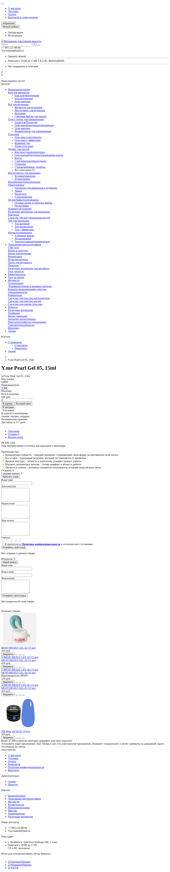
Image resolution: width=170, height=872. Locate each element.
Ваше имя (6, 565)
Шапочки (13, 328)
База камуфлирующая (27, 95)
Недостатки (8, 503)
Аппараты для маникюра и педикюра (36, 187)
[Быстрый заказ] (16, 654)
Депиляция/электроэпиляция (24, 244)
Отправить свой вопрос (14, 595)
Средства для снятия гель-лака (25, 304)
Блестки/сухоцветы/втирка (30, 152)
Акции (12, 331)
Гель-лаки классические (28, 137)
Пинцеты (13, 265)
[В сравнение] (23, 654)
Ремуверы (13, 214)
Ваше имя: (7, 479)
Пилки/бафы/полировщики (23, 199)
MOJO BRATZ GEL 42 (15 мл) (18, 647)
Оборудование (16, 185)
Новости (13, 307)
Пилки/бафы (22, 205)
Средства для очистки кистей (24, 301)
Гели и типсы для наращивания (26, 119)
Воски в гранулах (18, 250)
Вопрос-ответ (15, 437)
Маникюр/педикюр (19, 89)
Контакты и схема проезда (23, 17)
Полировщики (23, 238)
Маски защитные (17, 316)
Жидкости (13, 280)
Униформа (14, 313)
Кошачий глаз (22, 143)
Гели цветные (22, 128)
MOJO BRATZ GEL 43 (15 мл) (18, 660)
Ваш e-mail (7, 571)
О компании (15, 342)
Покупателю (8, 749)
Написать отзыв (11, 477)
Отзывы (13, 434)
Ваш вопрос (8, 578)
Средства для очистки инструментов (29, 298)
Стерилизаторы (23, 196)
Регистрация (15, 35)
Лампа (18, 190)
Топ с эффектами (24, 229)
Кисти (18, 158)
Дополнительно (10, 775)
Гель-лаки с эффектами (28, 140)
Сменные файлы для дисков (30, 116)
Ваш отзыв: (7, 520)
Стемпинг (20, 164)
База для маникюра (19, 92)
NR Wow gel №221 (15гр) (15, 731)
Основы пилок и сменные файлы (33, 202)
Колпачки (20, 113)
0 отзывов (8, 410)
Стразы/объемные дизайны (30, 167)
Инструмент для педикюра (30, 110)
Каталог (5, 790)
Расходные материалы (20, 310)
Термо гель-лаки (24, 146)
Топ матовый (22, 223)
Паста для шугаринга (20, 262)
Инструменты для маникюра (24, 173)
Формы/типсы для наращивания (33, 131)
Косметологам (16, 804)
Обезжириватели (17, 292)
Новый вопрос (10, 562)
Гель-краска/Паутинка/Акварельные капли (39, 155)
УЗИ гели (13, 247)
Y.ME (4, 388)
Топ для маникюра (18, 220)
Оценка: (6, 537)
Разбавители (15, 295)
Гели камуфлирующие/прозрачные (34, 125)
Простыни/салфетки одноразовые (27, 322)
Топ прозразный (24, 226)
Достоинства (8, 486)
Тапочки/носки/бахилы (21, 325)
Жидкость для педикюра (28, 107)
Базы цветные (22, 101)
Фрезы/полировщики (20, 232)
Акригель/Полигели (26, 122)
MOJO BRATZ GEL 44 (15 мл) (18, 672)
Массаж (12, 810)
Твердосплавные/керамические (32, 241)
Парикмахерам (16, 813)
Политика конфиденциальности (26, 767)
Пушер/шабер (22, 179)
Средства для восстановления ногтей (29, 217)
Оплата (12, 14)
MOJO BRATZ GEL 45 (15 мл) (18, 688)
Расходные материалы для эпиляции (28, 268)
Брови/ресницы (17, 274)
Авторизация (15, 32)
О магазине (14, 8)
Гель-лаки (13, 134)
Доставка (13, 11)
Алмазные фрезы (24, 235)
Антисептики (15, 283)
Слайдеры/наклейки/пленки (30, 161)
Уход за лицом (16, 277)
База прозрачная (24, 98)
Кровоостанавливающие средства (27, 289)
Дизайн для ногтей (18, 149)
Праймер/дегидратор (20, 208)
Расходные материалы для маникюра (29, 211)
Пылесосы (20, 193)
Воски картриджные (19, 253)
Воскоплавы (15, 256)
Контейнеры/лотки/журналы (24, 182)
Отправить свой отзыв (14, 547)
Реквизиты (21, 348)
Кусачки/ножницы (25, 176)
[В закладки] (20, 654)
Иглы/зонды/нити (18, 259)
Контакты (13, 770)
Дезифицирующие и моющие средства (30, 286)
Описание (13, 431)
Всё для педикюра (18, 104)
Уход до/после (16, 271)
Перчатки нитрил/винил (22, 319)
